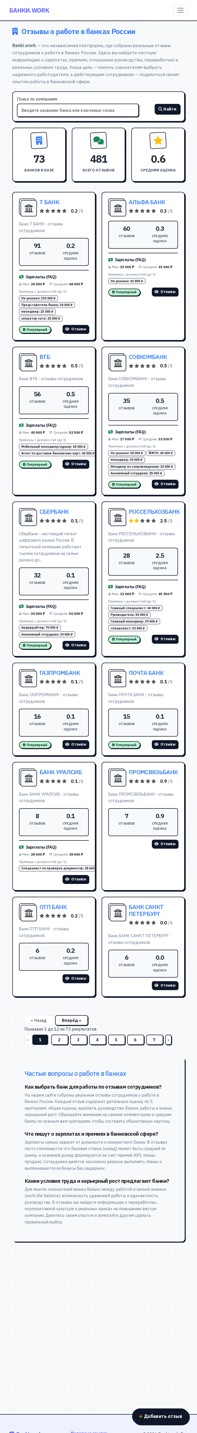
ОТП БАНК (53, 907)
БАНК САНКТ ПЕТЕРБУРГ (146, 910)
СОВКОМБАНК (148, 356)
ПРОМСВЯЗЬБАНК (153, 772)
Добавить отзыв (163, 1416)
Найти (169, 109)
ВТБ (45, 356)
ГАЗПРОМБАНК (60, 672)
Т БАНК (49, 202)
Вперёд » (71, 1020)
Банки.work (29, 10)
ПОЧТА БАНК (146, 672)
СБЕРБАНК (54, 511)
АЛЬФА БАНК (147, 202)
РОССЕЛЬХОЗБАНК (154, 511)
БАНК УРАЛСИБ (61, 772)
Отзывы (78, 329)
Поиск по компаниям (37, 99)
